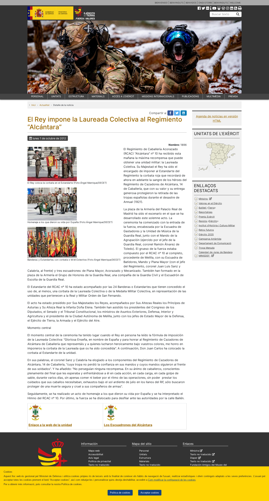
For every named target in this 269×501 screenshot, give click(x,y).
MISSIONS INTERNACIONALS (158, 96)
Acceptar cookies (150, 492)
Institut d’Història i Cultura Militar (217, 225)
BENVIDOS (191, 2)
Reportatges (205, 212)
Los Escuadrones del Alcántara (128, 425)
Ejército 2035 (206, 234)
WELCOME (235, 2)
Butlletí (206, 207)
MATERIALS (98, 96)
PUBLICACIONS (190, 96)
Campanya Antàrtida (210, 238)
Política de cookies (120, 492)
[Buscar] (238, 14)
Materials (144, 461)
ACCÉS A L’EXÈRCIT (123, 96)
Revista (208, 221)
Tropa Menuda (206, 247)
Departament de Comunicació (215, 243)
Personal (144, 450)
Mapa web (94, 450)
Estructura (145, 458)
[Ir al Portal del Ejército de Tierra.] (89, 12)
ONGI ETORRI (205, 2)
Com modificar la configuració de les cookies (172, 479)
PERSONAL (37, 96)
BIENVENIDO (161, 2)
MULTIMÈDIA (214, 96)
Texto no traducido (98, 464)
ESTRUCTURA (76, 96)
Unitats (143, 454)
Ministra (203, 198)
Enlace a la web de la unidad (50, 425)
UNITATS (56, 96)
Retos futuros (206, 230)
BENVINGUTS (177, 2)
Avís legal (93, 458)
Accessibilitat (95, 454)
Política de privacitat (99, 461)
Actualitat (44, 105)
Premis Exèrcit (207, 216)
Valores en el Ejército (210, 203)
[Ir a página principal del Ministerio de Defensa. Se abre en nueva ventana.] (50, 12)
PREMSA (233, 96)
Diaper (193, 458)
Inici (33, 105)
